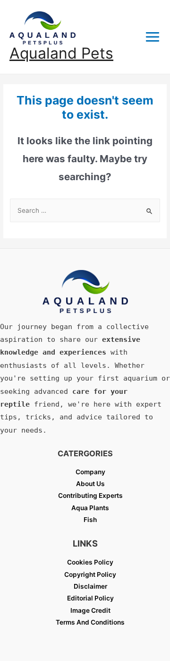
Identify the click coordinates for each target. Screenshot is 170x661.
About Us (90, 483)
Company (90, 472)
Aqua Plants (90, 508)
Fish (90, 519)
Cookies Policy (90, 562)
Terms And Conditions (90, 622)
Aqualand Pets (61, 53)
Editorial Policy (90, 598)
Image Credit (90, 610)
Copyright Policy (90, 574)
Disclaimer (90, 586)
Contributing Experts (90, 495)
